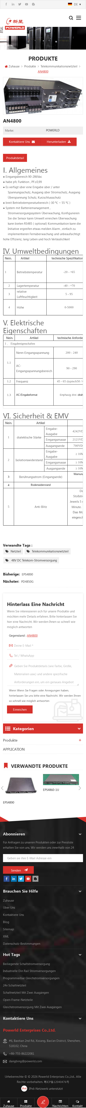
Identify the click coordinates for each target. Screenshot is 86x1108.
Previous (2, 788)
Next (80, 788)
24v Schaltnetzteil (14, 985)
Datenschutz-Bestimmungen (21, 944)
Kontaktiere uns (19, 142)
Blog (6, 922)
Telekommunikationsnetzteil (50, 551)
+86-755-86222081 (21, 1053)
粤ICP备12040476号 (56, 1082)
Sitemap (8, 929)
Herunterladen (56, 142)
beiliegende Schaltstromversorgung (26, 964)
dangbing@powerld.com (25, 1061)
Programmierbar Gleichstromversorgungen (31, 978)
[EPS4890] (21, 786)
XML (6, 936)
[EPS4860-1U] (61, 779)
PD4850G (27, 581)
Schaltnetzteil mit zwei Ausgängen (26, 992)
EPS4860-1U (51, 790)
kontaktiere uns (13, 915)
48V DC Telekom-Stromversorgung (34, 560)
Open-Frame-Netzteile (18, 1000)
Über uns (9, 907)
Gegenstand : (23, 635)
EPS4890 (27, 574)
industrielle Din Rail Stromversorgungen (29, 971)
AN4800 (32, 635)
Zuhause (14, 66)
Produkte (10, 740)
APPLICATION (14, 749)
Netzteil (16, 551)
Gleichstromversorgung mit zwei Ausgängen (32, 1007)
